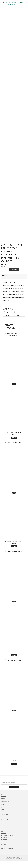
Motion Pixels (20, 858)
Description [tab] (5, 275)
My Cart (5, 825)
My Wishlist (5, 823)
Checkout (5, 827)
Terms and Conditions (8, 835)
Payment (5, 837)
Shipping (5, 839)
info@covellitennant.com (6, 811)
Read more (14, 437)
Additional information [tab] (8, 278)
